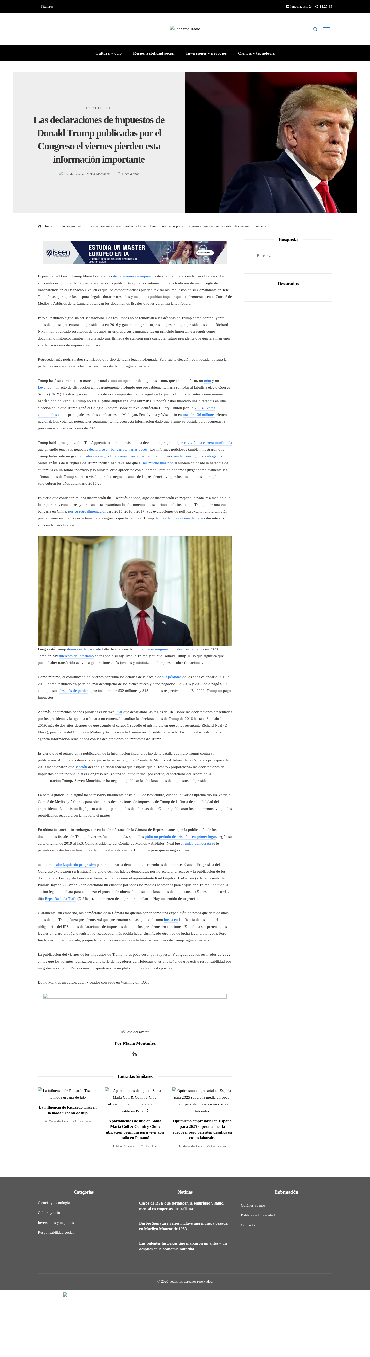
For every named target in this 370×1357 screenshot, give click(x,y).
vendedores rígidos (188, 456)
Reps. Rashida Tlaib (60, 899)
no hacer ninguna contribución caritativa (172, 649)
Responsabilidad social (56, 1232)
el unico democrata (196, 843)
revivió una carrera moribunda (208, 443)
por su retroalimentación (87, 511)
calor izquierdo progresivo (75, 864)
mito (207, 381)
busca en (171, 920)
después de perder (73, 691)
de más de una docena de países (180, 518)
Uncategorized (99, 108)
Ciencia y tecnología (54, 1203)
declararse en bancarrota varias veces (118, 449)
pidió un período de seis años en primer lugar (180, 837)
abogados (214, 456)
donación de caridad (83, 649)
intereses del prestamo (76, 656)
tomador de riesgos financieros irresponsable (114, 456)
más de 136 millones (199, 415)
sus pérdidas (171, 677)
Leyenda (44, 387)
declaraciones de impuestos (134, 276)
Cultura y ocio (49, 1213)
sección (81, 767)
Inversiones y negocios (56, 1223)
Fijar (118, 712)
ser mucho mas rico (158, 463)
